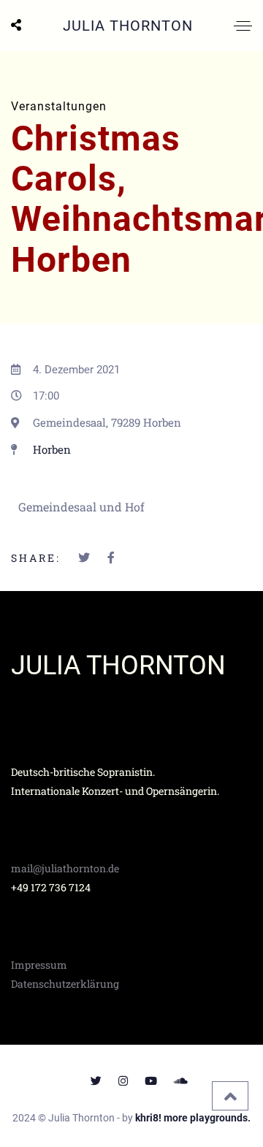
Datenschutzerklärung (65, 984)
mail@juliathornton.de (65, 868)
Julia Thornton (128, 25)
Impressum (39, 965)
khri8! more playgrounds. (193, 1118)
